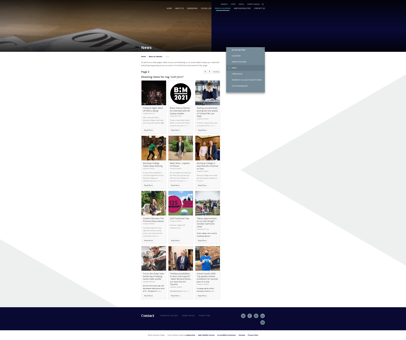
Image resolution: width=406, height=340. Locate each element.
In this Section (238, 50)
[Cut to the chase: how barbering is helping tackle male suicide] (153, 258)
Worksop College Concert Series (247, 80)
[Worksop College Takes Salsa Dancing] (153, 148)
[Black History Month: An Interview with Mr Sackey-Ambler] (180, 93)
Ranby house (188, 315)
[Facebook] (249, 316)
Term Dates (237, 74)
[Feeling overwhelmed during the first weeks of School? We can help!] (207, 93)
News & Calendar (155, 56)
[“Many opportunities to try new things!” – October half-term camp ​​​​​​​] (207, 203)
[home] (148, 15)
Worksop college (169, 315)
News (234, 68)
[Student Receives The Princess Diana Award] (153, 203)
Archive (216, 72)
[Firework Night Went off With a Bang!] (153, 93)
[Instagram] (256, 316)
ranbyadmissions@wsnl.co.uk (176, 330)
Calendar (236, 56)
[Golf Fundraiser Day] (180, 203)
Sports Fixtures (239, 62)
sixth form (177, 77)
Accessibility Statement (226, 335)
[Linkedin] (262, 316)
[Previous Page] (205, 72)
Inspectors (204, 315)
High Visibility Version (206, 335)
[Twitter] (243, 316)
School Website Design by (181, 335)
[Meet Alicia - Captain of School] (180, 148)
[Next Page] (209, 72)
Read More (148, 130)
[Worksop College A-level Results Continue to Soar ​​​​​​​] (207, 148)
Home (143, 56)
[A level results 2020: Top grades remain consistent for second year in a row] (207, 258)
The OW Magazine (240, 86)
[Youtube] (262, 322)
